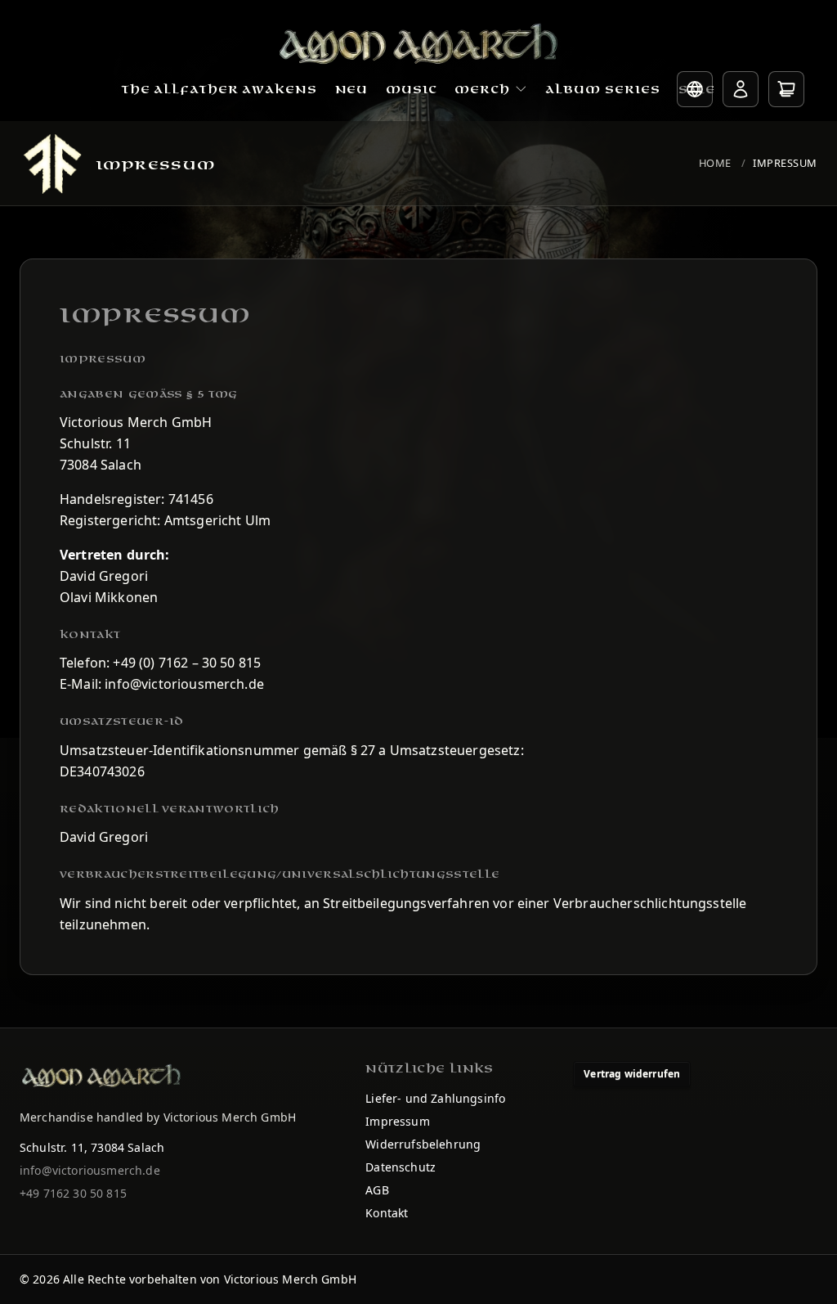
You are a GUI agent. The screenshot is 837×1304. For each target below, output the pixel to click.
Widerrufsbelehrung (423, 1144)
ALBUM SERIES (602, 89)
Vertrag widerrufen (632, 1074)
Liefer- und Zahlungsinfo (435, 1098)
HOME (715, 162)
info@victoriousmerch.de (90, 1170)
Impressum (785, 162)
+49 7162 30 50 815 (73, 1193)
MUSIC (411, 89)
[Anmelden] (741, 89)
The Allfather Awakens (219, 89)
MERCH (482, 89)
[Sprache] (695, 89)
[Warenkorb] (786, 89)
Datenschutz (400, 1167)
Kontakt (386, 1213)
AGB (376, 1190)
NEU (352, 89)
